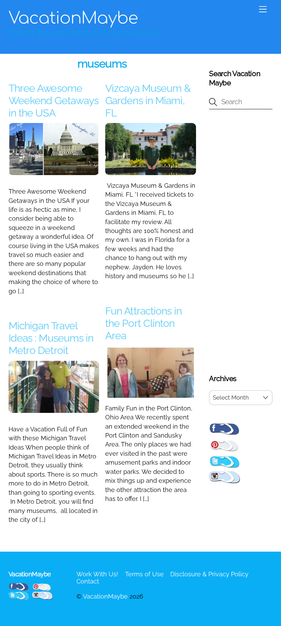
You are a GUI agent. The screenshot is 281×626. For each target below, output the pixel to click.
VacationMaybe (105, 596)
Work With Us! (97, 574)
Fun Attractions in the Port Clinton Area (143, 323)
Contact (87, 581)
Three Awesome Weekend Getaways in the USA (54, 100)
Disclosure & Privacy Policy (209, 574)
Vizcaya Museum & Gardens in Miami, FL (148, 100)
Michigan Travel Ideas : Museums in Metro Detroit (51, 338)
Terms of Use (144, 574)
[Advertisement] (240, 243)
